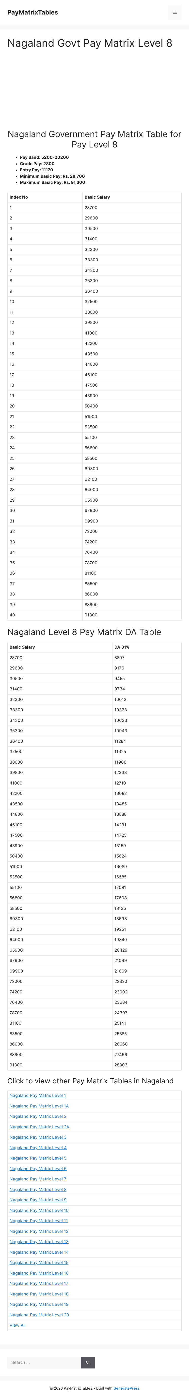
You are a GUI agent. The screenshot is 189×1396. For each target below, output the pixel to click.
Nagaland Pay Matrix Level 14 (39, 1252)
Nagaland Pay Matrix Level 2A (39, 1126)
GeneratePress (126, 1388)
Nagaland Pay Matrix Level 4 (38, 1147)
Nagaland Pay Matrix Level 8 (38, 1189)
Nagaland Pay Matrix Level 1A (39, 1106)
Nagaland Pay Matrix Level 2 (38, 1116)
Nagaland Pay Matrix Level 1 (38, 1095)
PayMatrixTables (32, 12)
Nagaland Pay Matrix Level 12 (39, 1231)
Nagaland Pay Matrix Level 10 (39, 1210)
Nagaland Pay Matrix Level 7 (38, 1179)
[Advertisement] (94, 92)
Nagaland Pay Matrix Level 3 (38, 1137)
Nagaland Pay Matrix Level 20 (39, 1314)
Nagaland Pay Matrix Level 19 (39, 1304)
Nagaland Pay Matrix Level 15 (39, 1262)
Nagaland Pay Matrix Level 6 (38, 1168)
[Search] (88, 1362)
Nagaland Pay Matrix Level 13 (39, 1241)
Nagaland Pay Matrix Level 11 (39, 1220)
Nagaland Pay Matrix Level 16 (39, 1273)
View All (18, 1325)
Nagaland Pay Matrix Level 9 (38, 1199)
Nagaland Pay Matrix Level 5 (38, 1158)
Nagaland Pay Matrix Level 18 (39, 1294)
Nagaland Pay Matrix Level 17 (39, 1283)
